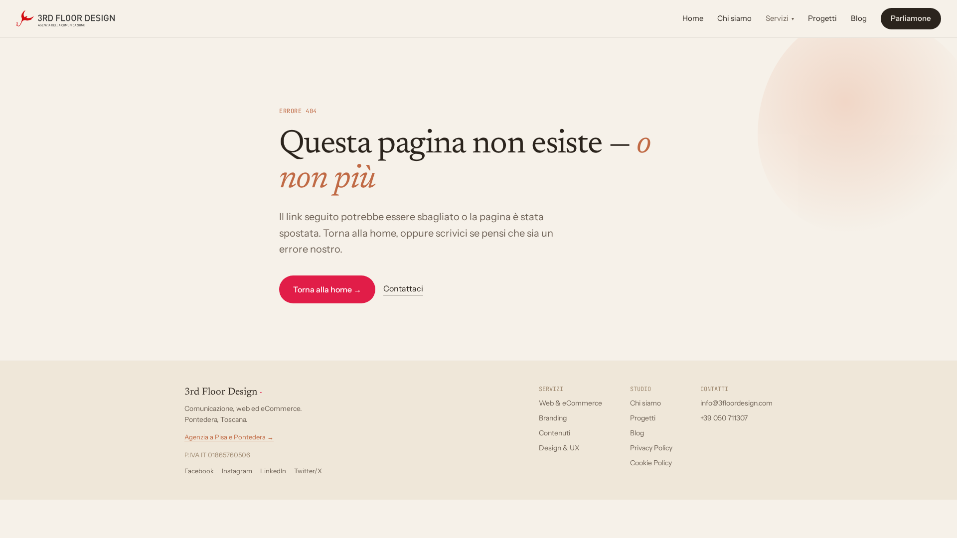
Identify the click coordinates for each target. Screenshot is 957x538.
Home (692, 18)
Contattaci (403, 288)
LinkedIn (273, 471)
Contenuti (554, 432)
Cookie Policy (651, 462)
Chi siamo (734, 18)
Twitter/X (308, 471)
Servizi (780, 18)
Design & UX (559, 447)
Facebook (199, 471)
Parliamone (911, 18)
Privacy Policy (651, 447)
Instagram (237, 471)
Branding (553, 417)
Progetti (822, 18)
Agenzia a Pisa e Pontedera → (229, 437)
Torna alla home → (327, 289)
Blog (859, 18)
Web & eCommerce (570, 403)
